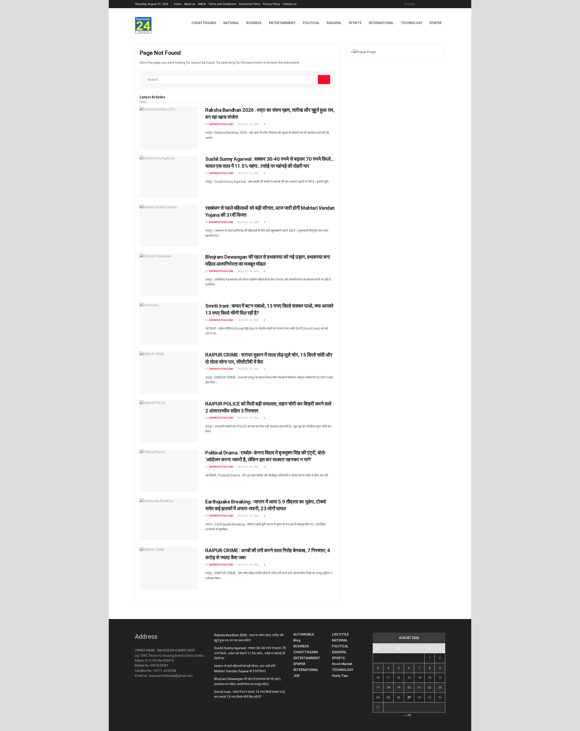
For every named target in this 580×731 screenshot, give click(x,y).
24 (377, 697)
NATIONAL (231, 23)
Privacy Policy (271, 4)
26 (398, 697)
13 (409, 677)
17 (377, 687)
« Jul (407, 715)
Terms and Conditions (222, 4)
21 (419, 687)
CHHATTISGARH (203, 23)
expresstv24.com (221, 124)
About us (189, 4)
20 (409, 687)
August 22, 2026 (248, 564)
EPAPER (299, 664)
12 (398, 677)
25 (388, 697)
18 (388, 687)
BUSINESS (254, 23)
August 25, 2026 (248, 173)
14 (419, 677)
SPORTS (355, 23)
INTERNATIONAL (381, 23)
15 (429, 677)
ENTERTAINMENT (282, 23)
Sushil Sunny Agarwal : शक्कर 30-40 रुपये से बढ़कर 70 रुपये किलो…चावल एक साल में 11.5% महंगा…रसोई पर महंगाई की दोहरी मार (250, 653)
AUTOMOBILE (303, 634)
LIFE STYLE (340, 634)
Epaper (436, 23)
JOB (296, 676)
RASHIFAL (334, 23)
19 (398, 687)
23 (440, 687)
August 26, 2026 (248, 124)
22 (429, 687)
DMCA (202, 4)
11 (388, 677)
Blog (296, 640)
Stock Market (342, 664)
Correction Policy (249, 4)
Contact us (290, 4)
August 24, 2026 (248, 271)
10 (377, 677)
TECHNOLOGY (411, 23)
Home (177, 4)
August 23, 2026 (248, 417)
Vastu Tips (340, 676)
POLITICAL (311, 23)
